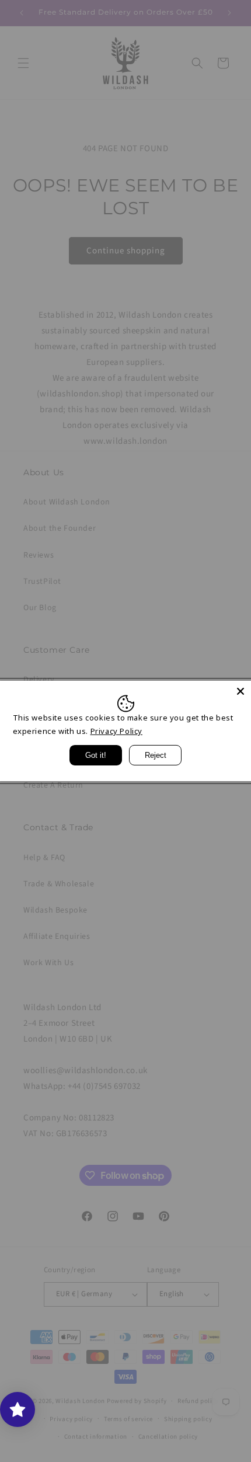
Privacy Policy (116, 731)
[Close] (240, 691)
